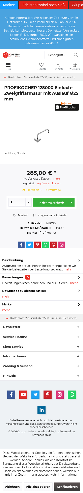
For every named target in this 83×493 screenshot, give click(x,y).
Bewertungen (12, 277)
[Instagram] (61, 245)
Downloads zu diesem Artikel (24, 291)
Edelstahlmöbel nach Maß (43, 5)
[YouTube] (23, 395)
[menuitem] (74, 66)
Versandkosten (15, 423)
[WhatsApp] (72, 395)
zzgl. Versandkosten (48, 183)
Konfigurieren (67, 487)
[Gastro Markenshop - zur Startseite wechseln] (20, 55)
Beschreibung (12, 260)
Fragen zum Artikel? (51, 215)
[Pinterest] (37, 245)
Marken (9, 5)
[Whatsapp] (45, 245)
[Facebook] (21, 245)
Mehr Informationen (64, 474)
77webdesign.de (41, 434)
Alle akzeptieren (38, 487)
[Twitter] (29, 245)
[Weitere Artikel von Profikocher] (67, 106)
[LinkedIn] (41, 410)
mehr (67, 269)
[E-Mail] (53, 245)
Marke (6, 304)
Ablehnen (12, 487)
